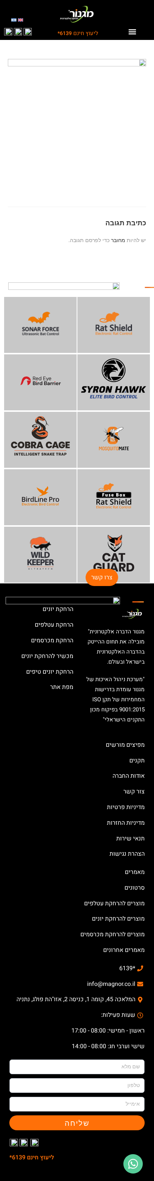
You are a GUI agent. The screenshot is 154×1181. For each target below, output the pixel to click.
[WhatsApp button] (133, 1164)
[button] (132, 31)
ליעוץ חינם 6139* (31, 1157)
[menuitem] (20, 19)
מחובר (118, 240)
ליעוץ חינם (78, 33)
